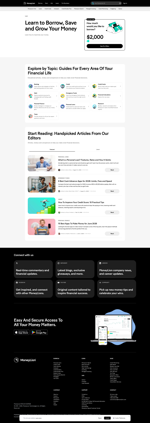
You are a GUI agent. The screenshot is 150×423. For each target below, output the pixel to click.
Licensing (84, 405)
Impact (55, 405)
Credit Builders (57, 370)
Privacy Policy (85, 399)
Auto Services (113, 371)
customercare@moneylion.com (118, 399)
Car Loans (56, 378)
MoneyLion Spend (86, 363)
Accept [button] (107, 418)
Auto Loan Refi (114, 370)
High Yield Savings (86, 368)
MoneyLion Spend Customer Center (91, 408)
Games (83, 380)
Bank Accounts (85, 364)
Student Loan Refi (114, 366)
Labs (54, 403)
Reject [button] (100, 418)
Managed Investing (86, 371)
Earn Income (85, 366)
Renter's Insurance (115, 376)
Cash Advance (57, 366)
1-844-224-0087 (114, 398)
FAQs (83, 396)
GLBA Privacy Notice (87, 403)
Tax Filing (112, 373)
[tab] (52, 149)
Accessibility (85, 406)
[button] (119, 418)
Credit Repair (113, 380)
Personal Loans (57, 363)
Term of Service (86, 398)
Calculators (56, 399)
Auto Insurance (114, 368)
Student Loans (57, 373)
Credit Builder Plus (58, 371)
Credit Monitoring (114, 363)
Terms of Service (68, 414)
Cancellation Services (115, 382)
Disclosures (97, 414)
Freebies (84, 381)
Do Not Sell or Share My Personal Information (93, 401)
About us (55, 394)
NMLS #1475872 (88, 414)
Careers (55, 396)
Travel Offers (113, 378)
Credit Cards (56, 364)
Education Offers (114, 375)
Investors (55, 401)
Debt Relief (113, 364)
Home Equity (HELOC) (59, 375)
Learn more (38, 418)
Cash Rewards (85, 383)
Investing (84, 370)
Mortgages (56, 376)
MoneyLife (56, 398)
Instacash (55, 368)
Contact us (84, 394)
